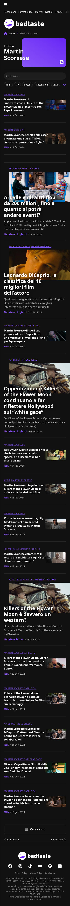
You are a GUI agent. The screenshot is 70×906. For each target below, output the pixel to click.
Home (12, 33)
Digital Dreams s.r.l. (43, 878)
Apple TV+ (30, 652)
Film (6, 115)
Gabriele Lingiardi (15, 234)
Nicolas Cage (33, 759)
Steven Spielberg (41, 246)
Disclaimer (50, 873)
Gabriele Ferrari (14, 639)
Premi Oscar (11, 548)
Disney (13, 168)
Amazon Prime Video (21, 579)
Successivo (57, 839)
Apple (12, 359)
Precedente (13, 839)
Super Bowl (32, 325)
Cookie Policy (36, 873)
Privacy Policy (21, 873)
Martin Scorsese (14, 94)
